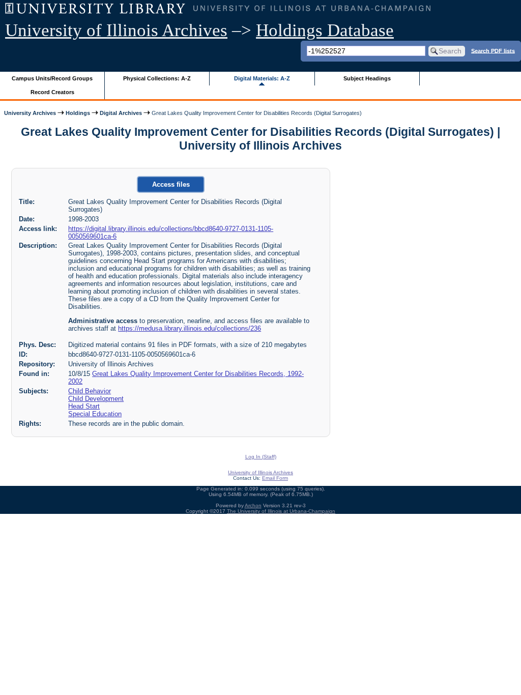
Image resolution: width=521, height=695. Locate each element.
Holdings (78, 113)
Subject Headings (367, 78)
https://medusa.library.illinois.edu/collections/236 (189, 328)
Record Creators (52, 92)
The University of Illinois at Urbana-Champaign (281, 511)
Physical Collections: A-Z (157, 78)
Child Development (96, 398)
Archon (253, 505)
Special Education (95, 414)
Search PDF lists (493, 50)
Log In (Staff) (260, 456)
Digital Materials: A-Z (262, 78)
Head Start (84, 406)
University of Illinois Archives (116, 30)
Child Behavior (89, 391)
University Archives (30, 113)
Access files (171, 184)
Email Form (275, 478)
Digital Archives (121, 113)
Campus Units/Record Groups (52, 78)
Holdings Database (325, 30)
